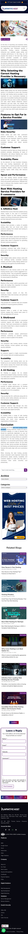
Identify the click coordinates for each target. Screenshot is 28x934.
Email (4, 745)
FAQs (2, 879)
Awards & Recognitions (6, 872)
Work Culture (4, 869)
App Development (5, 890)
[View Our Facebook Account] (5, 829)
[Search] (25, 470)
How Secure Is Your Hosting (11, 567)
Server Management (6, 898)
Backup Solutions (5, 901)
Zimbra (2, 912)
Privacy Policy (19, 931)
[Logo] (14, 809)
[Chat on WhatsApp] (4, 930)
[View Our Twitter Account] (2, 829)
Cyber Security (4, 917)
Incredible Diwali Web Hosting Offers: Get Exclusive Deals (12, 708)
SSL (2, 915)
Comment (5, 758)
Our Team (3, 867)
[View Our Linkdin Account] (16, 829)
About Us (3, 864)
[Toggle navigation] (24, 8)
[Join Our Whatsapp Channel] (12, 829)
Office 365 (3, 910)
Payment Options (5, 876)
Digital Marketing (5, 893)
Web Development (5, 888)
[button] (14, 722)
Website (5, 752)
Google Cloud (4, 845)
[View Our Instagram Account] (9, 829)
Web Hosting (23, 553)
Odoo (2, 853)
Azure (2, 848)
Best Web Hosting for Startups (12, 622)
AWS (2, 843)
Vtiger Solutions (5, 855)
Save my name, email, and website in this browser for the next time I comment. (14, 781)
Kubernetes (4, 850)
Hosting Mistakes (8, 594)
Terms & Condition (10, 931)
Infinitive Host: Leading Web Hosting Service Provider (12, 679)
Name (4, 738)
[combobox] (12, 470)
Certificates (3, 874)
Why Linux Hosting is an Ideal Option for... (12, 650)
